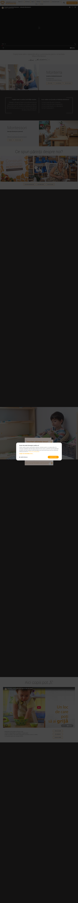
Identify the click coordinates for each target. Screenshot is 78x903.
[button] (39, 453)
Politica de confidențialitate (34, 451)
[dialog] (39, 451)
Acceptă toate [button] (53, 457)
